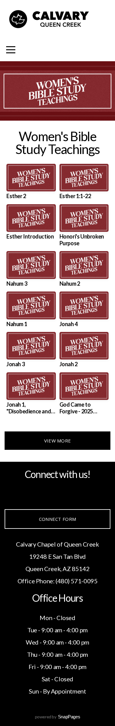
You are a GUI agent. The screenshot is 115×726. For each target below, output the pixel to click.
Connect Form (57, 519)
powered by (57, 716)
